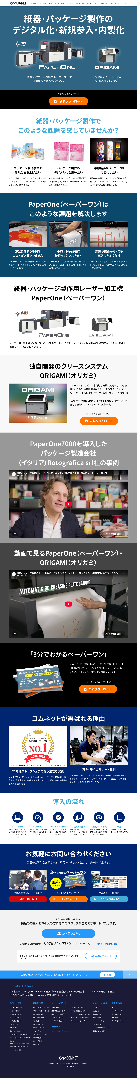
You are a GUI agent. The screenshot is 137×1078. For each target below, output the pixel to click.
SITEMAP (84, 1063)
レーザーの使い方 (57, 1021)
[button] (68, 101)
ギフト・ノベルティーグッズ (41, 1011)
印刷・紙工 (36, 1021)
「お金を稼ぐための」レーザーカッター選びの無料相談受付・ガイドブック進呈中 (47, 991)
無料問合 (107, 974)
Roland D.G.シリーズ (17, 1031)
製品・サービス (36, 3)
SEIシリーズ (14, 1024)
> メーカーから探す (16, 1007)
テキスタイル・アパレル (40, 1034)
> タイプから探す (15, 1021)
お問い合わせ (114, 3)
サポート (96, 3)
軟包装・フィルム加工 (39, 1028)
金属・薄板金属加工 (39, 1014)
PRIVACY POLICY (68, 1066)
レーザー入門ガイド (61, 3)
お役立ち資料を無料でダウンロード (55, 994)
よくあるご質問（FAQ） (78, 1007)
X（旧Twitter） (119, 1021)
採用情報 (96, 1011)
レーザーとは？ (56, 1007)
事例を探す (55, 1026)
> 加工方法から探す (16, 1018)
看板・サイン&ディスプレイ (41, 1007)
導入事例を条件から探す (22, 994)
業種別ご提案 (47, 3)
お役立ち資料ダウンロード (101, 956)
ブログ (89, 3)
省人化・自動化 (37, 1041)
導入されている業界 (57, 1014)
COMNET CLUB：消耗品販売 (19, 1043)
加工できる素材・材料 (58, 1011)
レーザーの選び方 (57, 1018)
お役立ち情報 (97, 1018)
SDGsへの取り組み (99, 1031)
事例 (71, 3)
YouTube (118, 1018)
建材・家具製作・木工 (39, 1018)
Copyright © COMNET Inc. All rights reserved (63, 1063)
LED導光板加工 (38, 1038)
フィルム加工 (37, 1044)
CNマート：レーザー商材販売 (19, 1046)
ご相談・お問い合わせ (68, 933)
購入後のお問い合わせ (78, 1011)
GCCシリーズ (14, 1028)
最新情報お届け (118, 1003)
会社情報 (104, 3)
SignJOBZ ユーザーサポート (80, 1018)
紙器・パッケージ (38, 1024)
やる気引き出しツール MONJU (20, 1038)
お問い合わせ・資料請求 (21, 986)
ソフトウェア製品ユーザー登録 (80, 1014)
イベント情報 (97, 1024)
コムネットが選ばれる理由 (107, 943)
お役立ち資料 (79, 3)
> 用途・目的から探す (17, 1014)
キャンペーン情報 (15, 1050)
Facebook (118, 1011)
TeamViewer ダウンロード (79, 1021)
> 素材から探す (15, 1011)
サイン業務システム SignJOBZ (20, 1034)
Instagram (118, 1014)
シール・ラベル (37, 1031)
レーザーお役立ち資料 (59, 1031)
